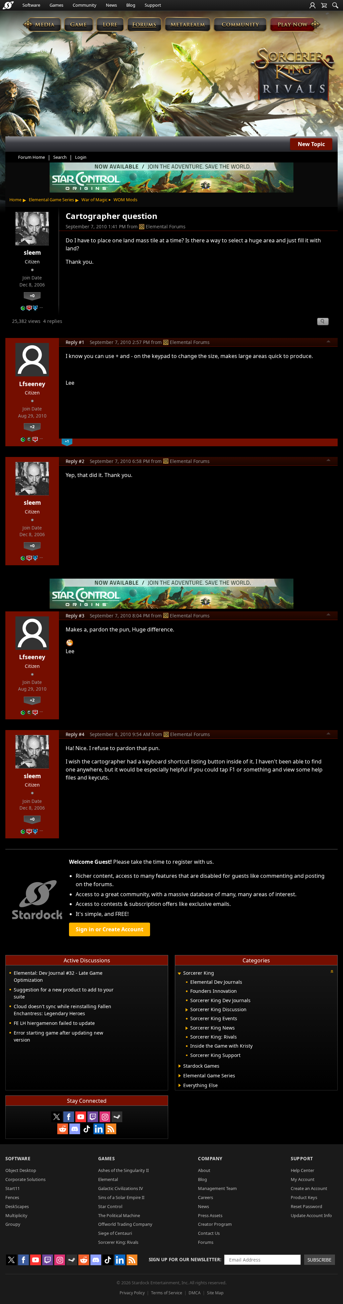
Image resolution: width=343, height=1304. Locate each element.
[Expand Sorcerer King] (179, 973)
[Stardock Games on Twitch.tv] (93, 1117)
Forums (205, 1242)
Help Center (302, 1170)
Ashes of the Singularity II (123, 1170)
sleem (32, 252)
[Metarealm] (187, 24)
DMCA (195, 1293)
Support (153, 5)
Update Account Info (311, 1215)
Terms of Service (166, 1293)
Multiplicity (16, 1215)
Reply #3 (75, 615)
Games (56, 5)
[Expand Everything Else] (180, 1085)
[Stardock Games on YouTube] (81, 1117)
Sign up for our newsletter (184, 1259)
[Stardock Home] (8, 5)
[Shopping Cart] (324, 5)
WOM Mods (125, 200)
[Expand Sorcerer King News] (187, 1028)
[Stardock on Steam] (117, 1117)
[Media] (42, 24)
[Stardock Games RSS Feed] (111, 1129)
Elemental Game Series (51, 200)
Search (60, 157)
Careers (205, 1197)
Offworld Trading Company (125, 1224)
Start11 (12, 1188)
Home (15, 200)
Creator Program (215, 1224)
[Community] (240, 24)
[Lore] (110, 24)
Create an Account (309, 1188)
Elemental (108, 1179)
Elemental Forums (166, 226)
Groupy (12, 1224)
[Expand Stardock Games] (180, 1066)
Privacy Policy (132, 1293)
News (111, 5)
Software (31, 5)
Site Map (215, 1293)
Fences (12, 1197)
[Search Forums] (335, 5)
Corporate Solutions (25, 1179)
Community (84, 5)
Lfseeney (32, 384)
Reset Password (306, 1206)
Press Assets (210, 1215)
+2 (32, 427)
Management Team (217, 1188)
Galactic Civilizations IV (120, 1188)
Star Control (110, 1206)
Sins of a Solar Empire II (121, 1197)
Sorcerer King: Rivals (118, 1242)
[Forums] (144, 24)
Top (328, 342)
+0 (32, 295)
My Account (303, 1179)
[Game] (79, 24)
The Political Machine (119, 1215)
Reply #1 (75, 342)
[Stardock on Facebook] (69, 1117)
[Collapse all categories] (332, 971)
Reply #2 (75, 461)
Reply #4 (75, 734)
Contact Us (209, 1233)
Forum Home (31, 157)
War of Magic (94, 200)
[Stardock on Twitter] (57, 1117)
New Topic (311, 144)
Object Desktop (20, 1170)
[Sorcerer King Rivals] (292, 75)
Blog (130, 5)
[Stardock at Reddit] (63, 1129)
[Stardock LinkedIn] (99, 1129)
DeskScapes (17, 1206)
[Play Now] (295, 24)
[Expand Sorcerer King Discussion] (187, 1010)
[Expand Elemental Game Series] (180, 1075)
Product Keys (304, 1197)
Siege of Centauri (115, 1233)
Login (80, 157)
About (204, 1170)
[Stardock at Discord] (75, 1129)
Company (210, 1158)
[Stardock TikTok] (87, 1129)
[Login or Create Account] (312, 5)
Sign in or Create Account (109, 929)
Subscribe (319, 1260)
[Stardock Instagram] (105, 1117)
